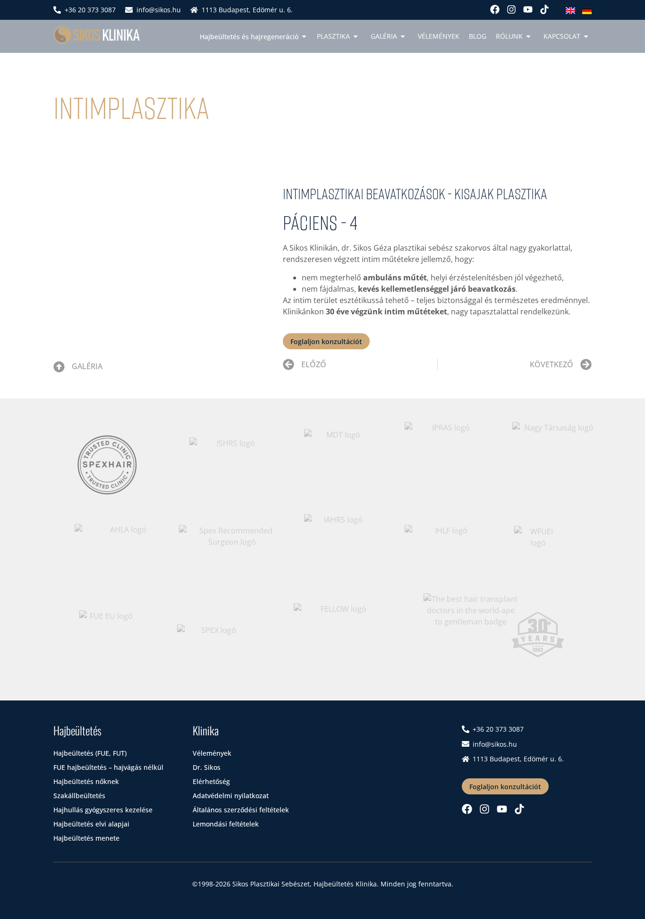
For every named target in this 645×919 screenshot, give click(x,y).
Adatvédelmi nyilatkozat (231, 795)
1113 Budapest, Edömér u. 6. (247, 9)
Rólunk (509, 36)
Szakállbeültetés (79, 795)
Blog (477, 36)
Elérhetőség (211, 781)
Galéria (87, 366)
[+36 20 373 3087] (57, 10)
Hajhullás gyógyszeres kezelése (103, 809)
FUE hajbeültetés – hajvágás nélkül (108, 767)
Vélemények (438, 36)
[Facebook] (495, 9)
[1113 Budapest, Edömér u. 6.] (194, 10)
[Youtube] (528, 9)
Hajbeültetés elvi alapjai (91, 823)
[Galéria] (59, 366)
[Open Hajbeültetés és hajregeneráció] (304, 37)
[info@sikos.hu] (129, 10)
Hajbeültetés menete (86, 838)
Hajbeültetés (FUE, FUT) (90, 753)
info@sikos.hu (158, 9)
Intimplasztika (131, 106)
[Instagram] (511, 9)
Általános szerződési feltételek (241, 809)
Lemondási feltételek (226, 823)
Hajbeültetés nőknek (86, 781)
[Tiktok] (544, 9)
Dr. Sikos (207, 767)
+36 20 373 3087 (90, 9)
